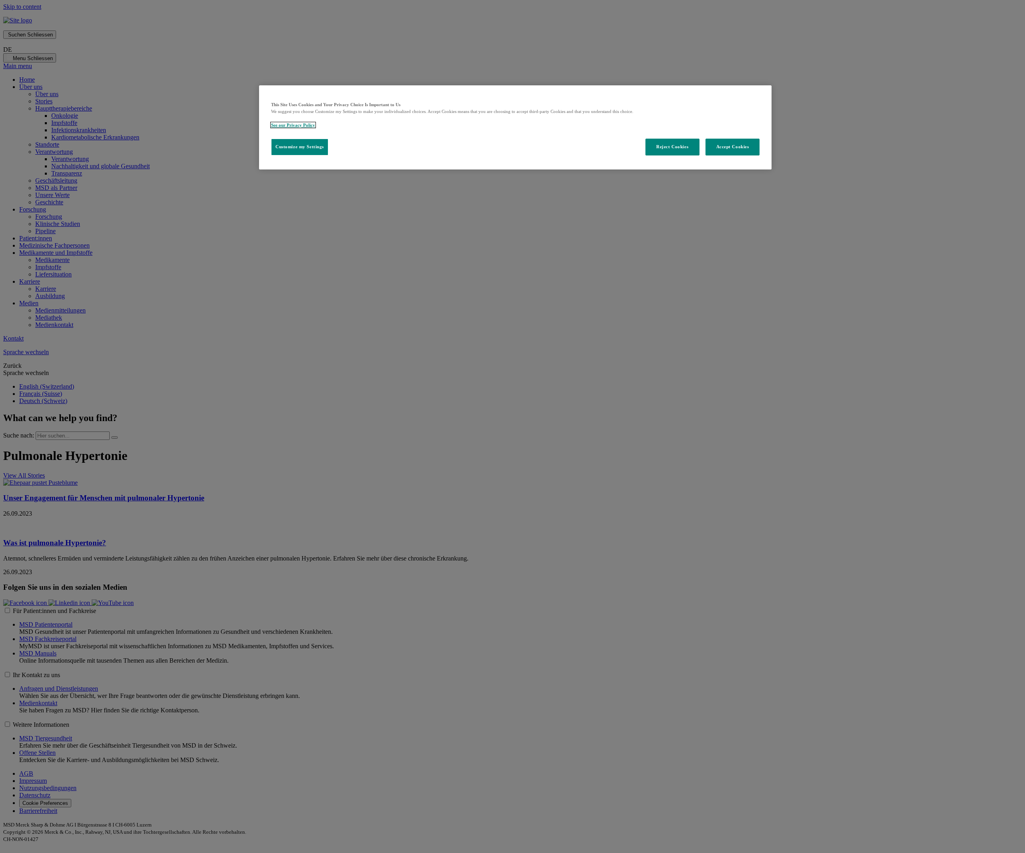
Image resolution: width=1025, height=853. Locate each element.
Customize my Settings (299, 146)
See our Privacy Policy (293, 125)
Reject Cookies (672, 146)
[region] (515, 127)
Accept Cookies (732, 146)
